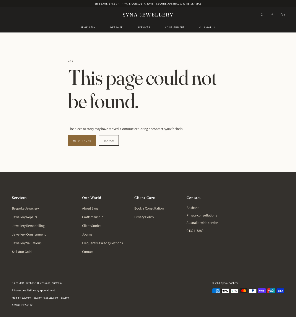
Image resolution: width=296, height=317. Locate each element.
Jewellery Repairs (24, 217)
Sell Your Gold (22, 251)
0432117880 (195, 230)
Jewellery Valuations (27, 243)
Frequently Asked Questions (102, 243)
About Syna (90, 208)
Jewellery (88, 27)
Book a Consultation (149, 208)
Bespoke (116, 27)
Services (144, 27)
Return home (82, 140)
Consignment (175, 27)
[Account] (272, 15)
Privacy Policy (144, 217)
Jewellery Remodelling (28, 225)
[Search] (262, 15)
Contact (87, 251)
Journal (87, 234)
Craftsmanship (92, 217)
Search (109, 140)
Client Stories (91, 225)
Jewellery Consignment (29, 234)
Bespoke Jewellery (25, 208)
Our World (207, 27)
